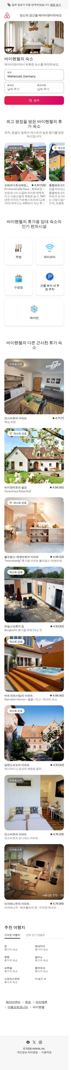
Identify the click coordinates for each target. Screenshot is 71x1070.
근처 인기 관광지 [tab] (35, 935)
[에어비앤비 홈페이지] (7, 15)
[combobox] (34, 76)
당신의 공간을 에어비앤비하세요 (41, 15)
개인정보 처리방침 (27, 1052)
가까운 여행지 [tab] (12, 935)
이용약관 (46, 1052)
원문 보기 (55, 4)
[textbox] (19, 89)
